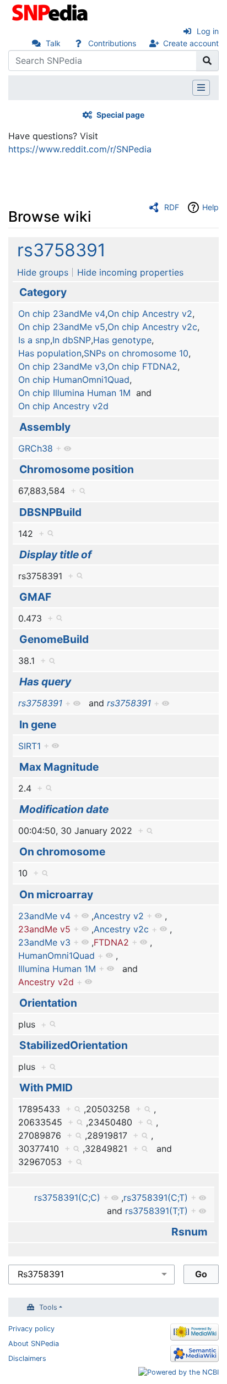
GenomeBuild (54, 639)
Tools (48, 1307)
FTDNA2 (111, 942)
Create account (191, 43)
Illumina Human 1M (57, 968)
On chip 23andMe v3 (61, 366)
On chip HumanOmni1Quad (73, 379)
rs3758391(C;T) (155, 1197)
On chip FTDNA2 (142, 366)
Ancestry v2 (119, 915)
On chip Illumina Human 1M (74, 392)
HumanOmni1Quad (56, 955)
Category (43, 292)
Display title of (55, 554)
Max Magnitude (59, 766)
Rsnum (189, 1231)
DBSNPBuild (50, 512)
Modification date (64, 809)
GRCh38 (35, 448)
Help (210, 207)
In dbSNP (71, 339)
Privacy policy (31, 1329)
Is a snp (34, 339)
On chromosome (62, 851)
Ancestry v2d (46, 981)
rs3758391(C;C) (67, 1197)
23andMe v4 (44, 915)
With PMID (46, 1087)
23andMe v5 (44, 929)
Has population (50, 353)
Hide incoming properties (130, 272)
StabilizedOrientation (73, 1045)
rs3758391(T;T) (156, 1210)
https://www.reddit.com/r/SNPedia (80, 149)
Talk (53, 43)
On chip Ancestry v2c (152, 326)
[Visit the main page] (51, 11)
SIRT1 (29, 745)
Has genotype (122, 339)
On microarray (56, 894)
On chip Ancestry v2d (63, 405)
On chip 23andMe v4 (61, 313)
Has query (45, 681)
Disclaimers (27, 1358)
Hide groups (42, 272)
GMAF (35, 596)
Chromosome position (76, 469)
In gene (37, 724)
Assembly (45, 426)
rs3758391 (61, 250)
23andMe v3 (44, 942)
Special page (120, 114)
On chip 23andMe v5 (61, 326)
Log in (208, 31)
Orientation (48, 1002)
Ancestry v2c (121, 929)
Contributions (112, 43)
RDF (171, 207)
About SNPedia (33, 1343)
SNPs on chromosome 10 (136, 353)
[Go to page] (207, 60)
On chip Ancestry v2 (149, 313)
